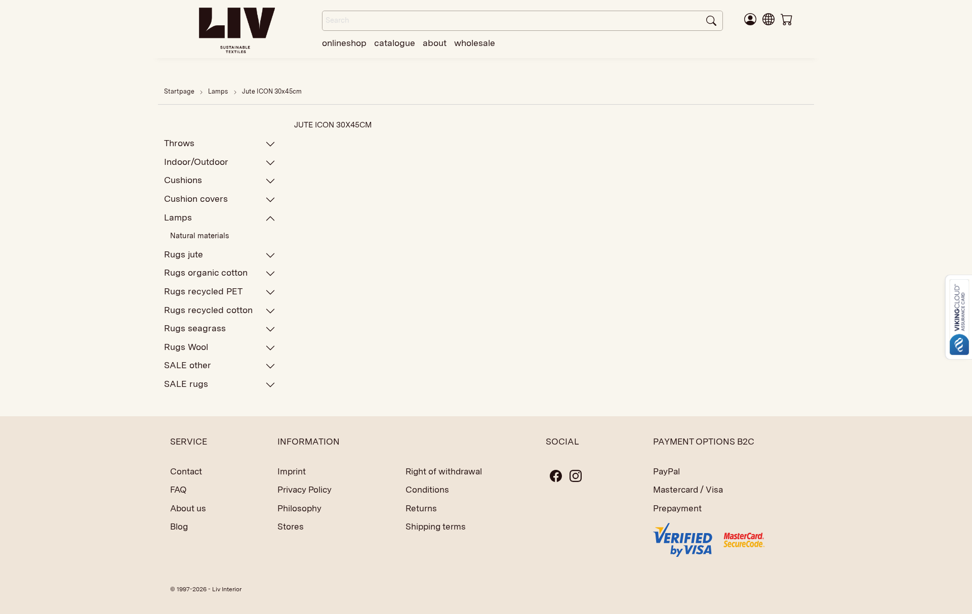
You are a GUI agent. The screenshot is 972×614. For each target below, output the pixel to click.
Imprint (291, 471)
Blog (179, 526)
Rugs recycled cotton (208, 309)
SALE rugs (186, 383)
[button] (768, 18)
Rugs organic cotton (206, 272)
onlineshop (344, 42)
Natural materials (199, 235)
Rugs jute (183, 254)
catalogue (394, 42)
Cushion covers (196, 198)
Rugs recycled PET (203, 291)
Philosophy (299, 508)
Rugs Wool (186, 346)
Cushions (183, 179)
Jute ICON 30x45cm (272, 91)
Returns (421, 508)
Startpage (179, 91)
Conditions (427, 490)
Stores (290, 526)
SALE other (187, 365)
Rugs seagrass (195, 328)
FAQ (178, 490)
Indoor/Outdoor (196, 161)
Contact (186, 471)
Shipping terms (436, 526)
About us (188, 508)
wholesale (474, 42)
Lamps (218, 91)
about (435, 42)
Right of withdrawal (444, 471)
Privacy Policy (304, 490)
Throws (179, 143)
